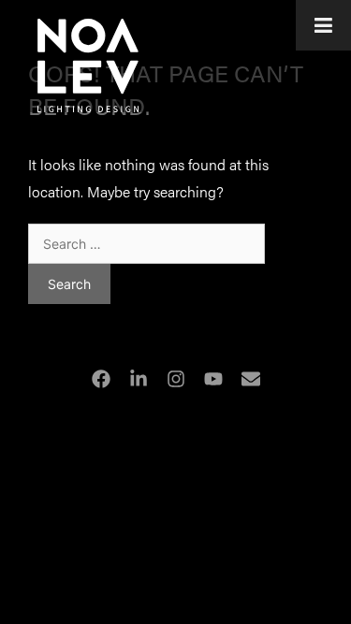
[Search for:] (146, 243)
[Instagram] (176, 379)
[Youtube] (213, 379)
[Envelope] (251, 379)
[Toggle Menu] (323, 25)
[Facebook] (101, 379)
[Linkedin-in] (138, 379)
